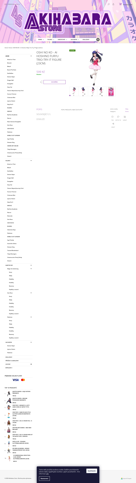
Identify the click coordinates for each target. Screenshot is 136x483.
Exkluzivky (9, 357)
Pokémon (9, 132)
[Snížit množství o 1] (42, 83)
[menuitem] (41, 39)
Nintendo (9, 216)
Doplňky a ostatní (14, 289)
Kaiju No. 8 (10, 104)
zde (47, 474)
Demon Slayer (11, 77)
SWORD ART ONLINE (12, 146)
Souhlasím (92, 471)
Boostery (11, 286)
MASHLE (9, 111)
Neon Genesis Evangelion (14, 121)
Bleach (9, 66)
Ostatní (9, 156)
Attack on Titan (11, 59)
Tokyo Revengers (11, 149)
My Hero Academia (12, 115)
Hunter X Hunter (11, 94)
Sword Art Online (11, 243)
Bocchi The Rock (11, 70)
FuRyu (126, 109)
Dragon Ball (10, 80)
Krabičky (11, 282)
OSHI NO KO (10, 128)
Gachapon (9, 342)
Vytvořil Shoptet (127, 478)
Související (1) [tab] (43, 114)
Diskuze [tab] (40, 119)
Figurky (8, 160)
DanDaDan (10, 73)
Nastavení (44, 478)
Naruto (9, 118)
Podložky (11, 279)
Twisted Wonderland (12, 250)
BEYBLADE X (9, 368)
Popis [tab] (39, 109)
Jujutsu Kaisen (11, 101)
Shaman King (10, 142)
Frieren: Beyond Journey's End (15, 90)
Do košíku (54, 82)
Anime (7, 56)
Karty (10, 272)
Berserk (9, 63)
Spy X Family (10, 139)
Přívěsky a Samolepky (12, 360)
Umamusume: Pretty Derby (14, 153)
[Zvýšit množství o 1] (42, 81)
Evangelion (10, 83)
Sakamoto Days (11, 230)
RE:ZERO (9, 108)
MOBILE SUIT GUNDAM (13, 135)
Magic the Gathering (12, 269)
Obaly (10, 275)
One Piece (10, 125)
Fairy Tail (9, 87)
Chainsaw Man (11, 97)
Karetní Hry (9, 265)
